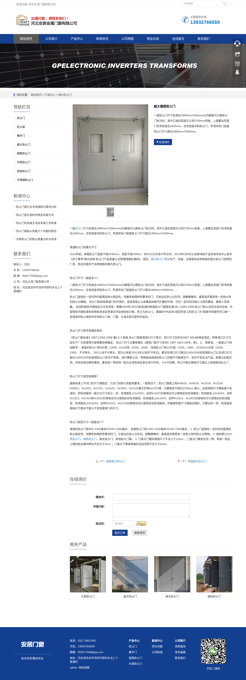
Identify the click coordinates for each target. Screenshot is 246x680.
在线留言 (178, 38)
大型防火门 (88, 596)
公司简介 (51, 38)
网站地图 (84, 667)
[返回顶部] (237, 73)
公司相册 (127, 38)
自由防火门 (23, 171)
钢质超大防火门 (115, 461)
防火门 (79, 228)
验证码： (101, 523)
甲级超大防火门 (197, 461)
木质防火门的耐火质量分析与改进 (36, 239)
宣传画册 (180, 652)
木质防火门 (23, 162)
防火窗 (21, 126)
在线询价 (164, 142)
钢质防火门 (90, 439)
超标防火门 (214, 596)
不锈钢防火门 (25, 179)
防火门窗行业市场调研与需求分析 (36, 206)
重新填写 (139, 532)
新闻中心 (157, 640)
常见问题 (157, 646)
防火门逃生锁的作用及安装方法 (35, 214)
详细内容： (99, 506)
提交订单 (120, 532)
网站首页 (26, 38)
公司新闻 (157, 652)
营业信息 (153, 38)
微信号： (101, 497)
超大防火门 (65, 94)
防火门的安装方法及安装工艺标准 (36, 222)
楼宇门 (21, 135)
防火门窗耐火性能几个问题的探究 (36, 231)
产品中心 (77, 38)
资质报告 (180, 646)
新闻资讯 (102, 38)
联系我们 (204, 38)
